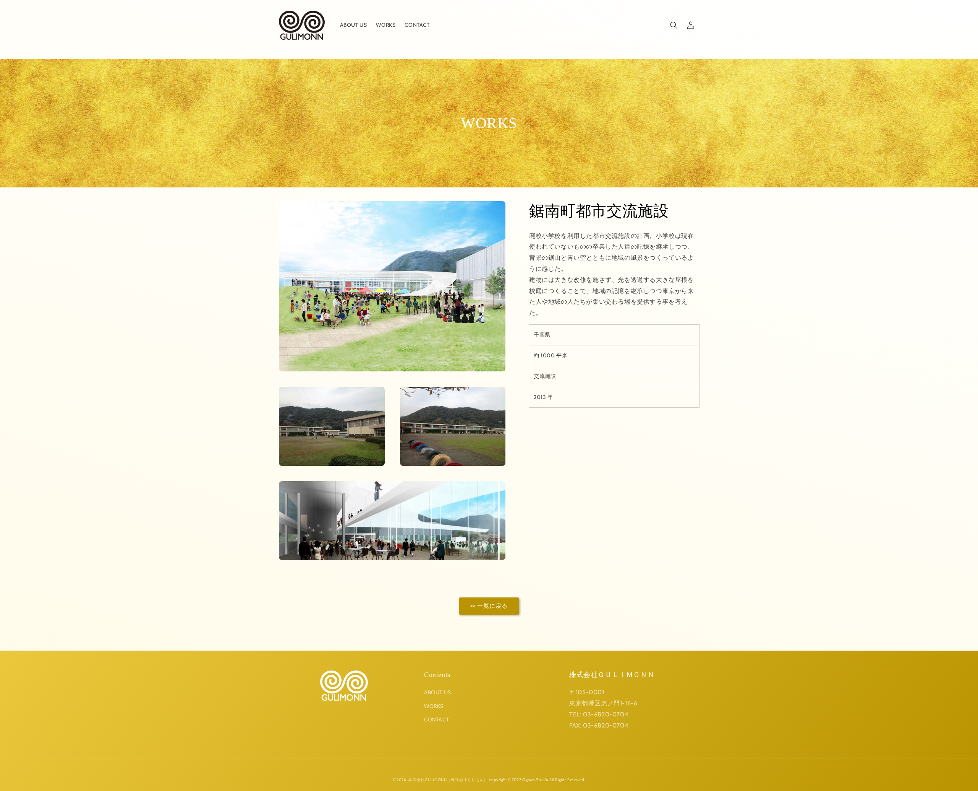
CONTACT (436, 719)
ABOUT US (437, 692)
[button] (673, 25)
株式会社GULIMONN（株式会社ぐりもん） (447, 779)
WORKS (434, 706)
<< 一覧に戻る (489, 605)
